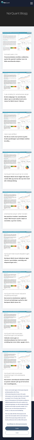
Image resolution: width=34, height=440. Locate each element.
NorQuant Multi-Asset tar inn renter (16, 174)
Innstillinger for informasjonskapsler (17, 424)
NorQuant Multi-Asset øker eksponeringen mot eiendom (13, 334)
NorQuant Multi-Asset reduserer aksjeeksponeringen (15, 294)
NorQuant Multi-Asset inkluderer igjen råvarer (16, 255)
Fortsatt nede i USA (10, 54)
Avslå (17, 432)
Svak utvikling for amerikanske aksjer (16, 94)
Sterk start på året (10, 134)
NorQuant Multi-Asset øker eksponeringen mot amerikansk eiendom (14, 375)
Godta (17, 428)
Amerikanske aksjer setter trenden (15, 214)
